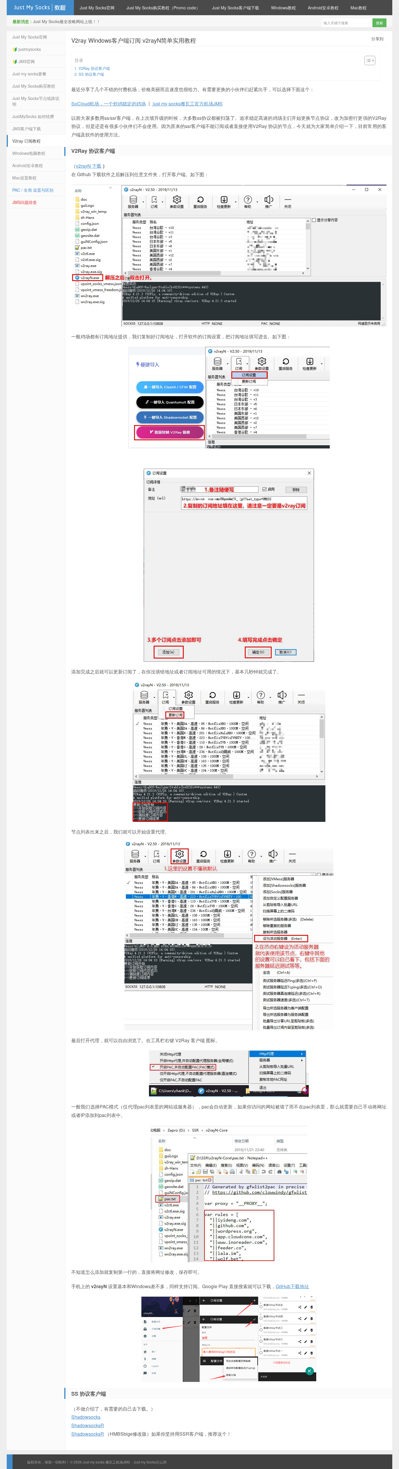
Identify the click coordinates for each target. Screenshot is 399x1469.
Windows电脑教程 (28, 153)
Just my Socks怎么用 (149, 1461)
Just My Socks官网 (97, 8)
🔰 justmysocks (26, 49)
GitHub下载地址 (292, 1286)
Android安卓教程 (323, 8)
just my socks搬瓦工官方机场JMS (187, 103)
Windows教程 (283, 8)
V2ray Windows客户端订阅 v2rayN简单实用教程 (133, 40)
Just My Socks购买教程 (33, 86)
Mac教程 (359, 8)
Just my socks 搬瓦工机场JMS (40, 7)
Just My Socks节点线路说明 (35, 101)
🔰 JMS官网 (23, 61)
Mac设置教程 (24, 178)
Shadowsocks (85, 1416)
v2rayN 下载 (88, 165)
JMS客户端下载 (26, 128)
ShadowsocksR (87, 1425)
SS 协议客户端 (91, 74)
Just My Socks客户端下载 (235, 8)
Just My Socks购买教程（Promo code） (163, 8)
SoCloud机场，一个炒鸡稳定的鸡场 (108, 103)
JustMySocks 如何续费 (33, 116)
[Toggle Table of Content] (367, 60)
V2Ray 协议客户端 (94, 68)
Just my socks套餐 (29, 74)
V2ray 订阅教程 (26, 141)
